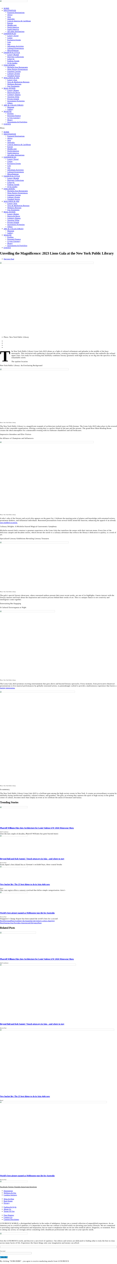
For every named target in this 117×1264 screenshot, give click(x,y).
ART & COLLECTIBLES (13, 105)
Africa (9, 15)
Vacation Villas (13, 97)
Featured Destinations (16, 12)
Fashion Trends (13, 61)
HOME (6, 8)
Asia (9, 17)
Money (10, 120)
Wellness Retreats (14, 84)
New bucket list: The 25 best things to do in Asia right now (25, 884)
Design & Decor (13, 92)
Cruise (9, 38)
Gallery (10, 109)
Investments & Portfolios (17, 122)
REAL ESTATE (10, 88)
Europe (10, 23)
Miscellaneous (13, 50)
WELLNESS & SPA (11, 78)
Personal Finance (14, 116)
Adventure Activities (15, 46)
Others (10, 103)
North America (13, 27)
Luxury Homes (13, 90)
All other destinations (15, 31)
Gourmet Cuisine (14, 71)
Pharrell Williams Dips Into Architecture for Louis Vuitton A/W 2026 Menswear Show (37, 828)
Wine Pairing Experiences (17, 69)
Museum (10, 107)
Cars (9, 42)
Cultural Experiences (15, 48)
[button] (58, 128)
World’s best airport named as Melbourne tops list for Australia (27, 913)
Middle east (12, 25)
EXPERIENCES (10, 33)
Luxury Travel (13, 36)
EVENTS (7, 124)
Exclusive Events (14, 40)
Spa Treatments (13, 86)
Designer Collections (15, 57)
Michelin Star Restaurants (17, 67)
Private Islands (13, 99)
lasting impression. (7, 688)
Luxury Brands (13, 55)
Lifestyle (10, 59)
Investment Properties (16, 101)
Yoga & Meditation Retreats (18, 82)
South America (13, 29)
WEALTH (7, 111)
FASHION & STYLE (12, 52)
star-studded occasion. (9, 522)
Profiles (10, 113)
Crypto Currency (13, 118)
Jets (8, 44)
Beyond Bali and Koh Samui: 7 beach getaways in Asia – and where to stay (32, 859)
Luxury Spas (12, 80)
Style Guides (12, 63)
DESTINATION (10, 10)
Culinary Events (13, 73)
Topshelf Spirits (13, 76)
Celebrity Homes (14, 95)
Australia (11, 19)
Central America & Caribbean (19, 21)
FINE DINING (9, 65)
